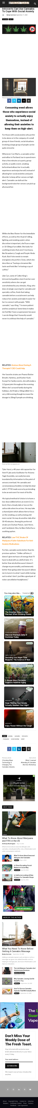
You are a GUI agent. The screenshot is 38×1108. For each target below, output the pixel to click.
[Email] (24, 101)
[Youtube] (30, 1089)
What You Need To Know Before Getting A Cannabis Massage (17, 950)
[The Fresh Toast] (19, 3)
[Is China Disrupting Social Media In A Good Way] (7, 867)
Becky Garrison (11, 15)
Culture (5, 834)
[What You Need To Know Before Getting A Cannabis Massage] (19, 934)
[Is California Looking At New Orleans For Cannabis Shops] (7, 877)
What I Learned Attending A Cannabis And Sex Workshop (28, 762)
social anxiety (15, 739)
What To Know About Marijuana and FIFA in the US (17, 839)
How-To (11, 19)
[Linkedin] (19, 101)
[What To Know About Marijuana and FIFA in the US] (19, 823)
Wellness (17, 983)
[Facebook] (9, 101)
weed (22, 739)
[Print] (29, 101)
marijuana (6, 739)
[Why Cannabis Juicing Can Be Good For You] (7, 981)
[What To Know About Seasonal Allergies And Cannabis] (7, 858)
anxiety (10, 736)
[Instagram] (13, 1089)
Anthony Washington (8, 843)
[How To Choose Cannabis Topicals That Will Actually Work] (7, 991)
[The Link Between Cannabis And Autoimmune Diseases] (7, 970)
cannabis (17, 736)
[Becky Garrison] (3, 15)
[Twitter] (14, 101)
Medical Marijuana (19, 973)
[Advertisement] (19, 57)
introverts (25, 736)
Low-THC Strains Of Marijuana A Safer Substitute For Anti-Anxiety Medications (17, 540)
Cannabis (5, 19)
